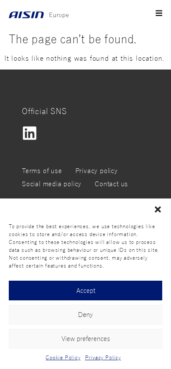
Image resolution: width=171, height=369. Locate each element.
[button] (157, 209)
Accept (85, 290)
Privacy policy (96, 170)
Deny (85, 314)
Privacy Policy (103, 358)
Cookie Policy (63, 358)
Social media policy (52, 184)
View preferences (85, 338)
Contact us (111, 184)
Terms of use (42, 170)
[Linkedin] (29, 133)
